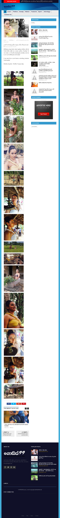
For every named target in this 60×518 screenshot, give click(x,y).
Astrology (47, 11)
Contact (36, 515)
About (32, 515)
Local (9, 11)
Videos (27, 11)
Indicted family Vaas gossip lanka (23, 434)
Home (5, 40)
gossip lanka (34, 126)
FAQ (27, 515)
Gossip (21, 11)
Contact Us (7, 14)
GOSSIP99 (11, 40)
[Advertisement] (39, 6)
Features (34, 11)
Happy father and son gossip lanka (7, 434)
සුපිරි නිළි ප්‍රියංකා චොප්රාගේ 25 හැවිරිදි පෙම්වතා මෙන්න (37, 1)
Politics (15, 11)
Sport (40, 11)
